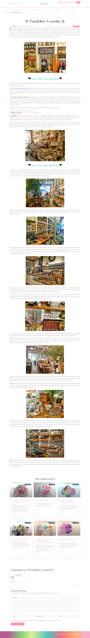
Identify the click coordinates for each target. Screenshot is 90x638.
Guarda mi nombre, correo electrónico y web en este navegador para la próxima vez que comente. (36, 620)
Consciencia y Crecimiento (35, 9)
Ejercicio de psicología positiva (20, 539)
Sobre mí (17, 9)
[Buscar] (78, 2)
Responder (76, 585)
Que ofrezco (72, 9)
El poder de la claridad (42, 500)
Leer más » (14, 514)
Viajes (56, 9)
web (23, 112)
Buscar (76, 26)
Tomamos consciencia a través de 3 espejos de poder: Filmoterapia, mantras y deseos (45, 540)
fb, (25, 112)
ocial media (29, 112)
